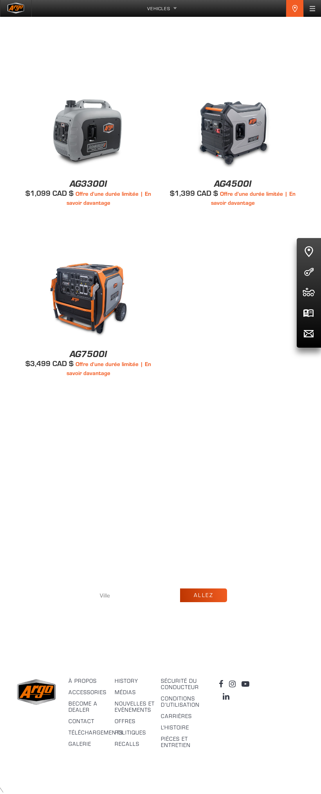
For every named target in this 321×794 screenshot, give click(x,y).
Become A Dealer (83, 706)
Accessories (87, 692)
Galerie (80, 744)
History (126, 681)
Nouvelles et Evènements (135, 706)
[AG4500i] (232, 44)
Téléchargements (92, 732)
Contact (81, 721)
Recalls (127, 744)
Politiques (130, 732)
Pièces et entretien (176, 742)
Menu (312, 8)
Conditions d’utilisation (180, 701)
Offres (125, 721)
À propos (83, 681)
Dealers (294, 8)
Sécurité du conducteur (180, 684)
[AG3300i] (88, 44)
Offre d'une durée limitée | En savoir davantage (109, 198)
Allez (204, 595)
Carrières (176, 716)
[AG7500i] (88, 214)
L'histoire (175, 727)
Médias (125, 692)
